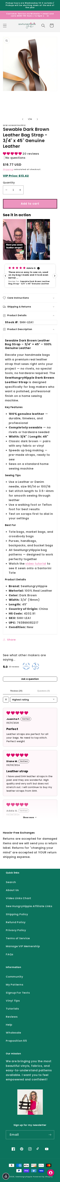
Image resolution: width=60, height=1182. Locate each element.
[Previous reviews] (5, 276)
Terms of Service (18, 938)
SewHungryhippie (23, 1177)
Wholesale (13, 1032)
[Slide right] (37, 119)
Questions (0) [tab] (43, 691)
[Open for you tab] (50, 1172)
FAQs (9, 954)
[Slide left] (22, 119)
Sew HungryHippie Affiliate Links (29, 906)
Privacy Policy (16, 930)
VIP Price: (16, 176)
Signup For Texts (18, 992)
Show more (28, 817)
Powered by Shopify (43, 1177)
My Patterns (14, 984)
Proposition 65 (16, 1041)
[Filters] (6, 700)
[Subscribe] (50, 1134)
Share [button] (11, 639)
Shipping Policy (17, 914)
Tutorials (12, 1008)
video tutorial (35, 564)
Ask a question (30, 679)
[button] (5, 25)
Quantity (9, 182)
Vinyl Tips (13, 1000)
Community (14, 976)
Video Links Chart (18, 898)
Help (9, 1024)
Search (11, 882)
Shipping (8, 169)
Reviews (11, 1016)
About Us (12, 890)
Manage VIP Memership (23, 946)
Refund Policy (16, 922)
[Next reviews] (55, 276)
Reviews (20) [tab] (16, 691)
